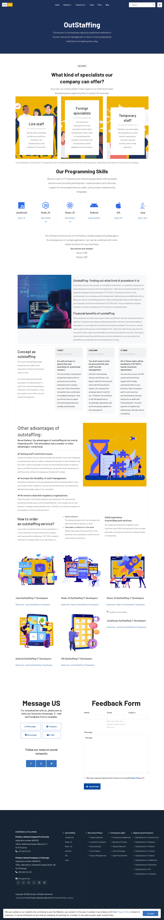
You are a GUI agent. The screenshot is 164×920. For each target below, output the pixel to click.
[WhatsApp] (34, 882)
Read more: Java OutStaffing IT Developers (32, 604)
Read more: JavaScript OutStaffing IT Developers (126, 627)
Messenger (32, 735)
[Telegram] (39, 882)
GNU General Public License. (62, 898)
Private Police (135, 778)
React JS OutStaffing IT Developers (125, 597)
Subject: (132, 712)
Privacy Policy (123, 911)
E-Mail (53, 735)
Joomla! (18, 898)
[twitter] (51, 763)
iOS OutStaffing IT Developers (76, 658)
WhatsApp (31, 726)
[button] (67, 5)
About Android (94, 218)
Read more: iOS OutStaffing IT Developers (77, 665)
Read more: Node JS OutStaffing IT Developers (80, 604)
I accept (150, 913)
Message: (88, 732)
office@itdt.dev (23, 878)
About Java (142, 218)
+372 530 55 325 (24, 851)
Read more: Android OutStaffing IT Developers (33, 665)
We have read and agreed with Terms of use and (115, 778)
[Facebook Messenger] (44, 882)
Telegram (52, 726)
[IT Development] (19, 5)
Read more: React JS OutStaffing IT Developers (126, 604)
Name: (87, 712)
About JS (21, 218)
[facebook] (31, 763)
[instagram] (41, 763)
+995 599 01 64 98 (25, 872)
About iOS (118, 218)
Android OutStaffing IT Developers (33, 658)
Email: (109, 712)
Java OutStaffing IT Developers (31, 597)
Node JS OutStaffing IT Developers (79, 597)
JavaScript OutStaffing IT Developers (126, 620)
